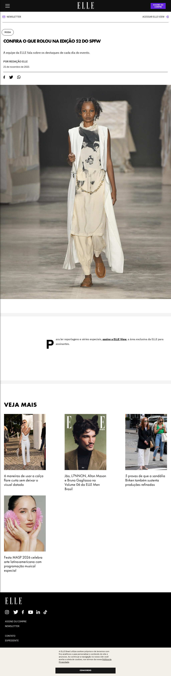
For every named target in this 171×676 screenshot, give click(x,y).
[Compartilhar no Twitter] (11, 77)
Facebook (23, 612)
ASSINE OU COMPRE (158, 6)
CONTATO (10, 635)
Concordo (85, 670)
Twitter (16, 612)
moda (8, 32)
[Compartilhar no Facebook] (4, 77)
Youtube (31, 612)
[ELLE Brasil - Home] (85, 8)
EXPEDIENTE (12, 640)
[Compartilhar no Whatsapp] (19, 77)
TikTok (46, 612)
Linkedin (38, 612)
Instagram (8, 612)
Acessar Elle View (153, 16)
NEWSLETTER (12, 626)
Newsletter (14, 16)
